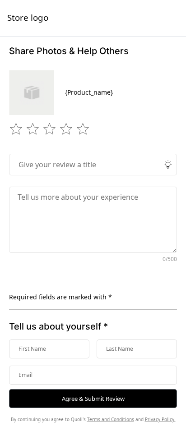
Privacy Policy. (160, 419)
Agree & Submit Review (93, 398)
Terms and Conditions (110, 419)
